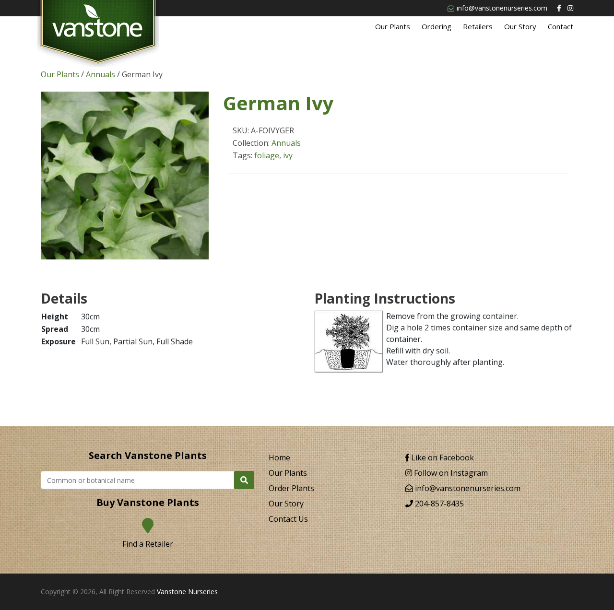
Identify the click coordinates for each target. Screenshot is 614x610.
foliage (266, 155)
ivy (288, 155)
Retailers (478, 26)
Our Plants (392, 26)
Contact (560, 26)
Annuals (100, 74)
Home (279, 457)
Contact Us (288, 519)
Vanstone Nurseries (187, 591)
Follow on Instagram (450, 473)
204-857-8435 (438, 503)
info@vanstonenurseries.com (502, 7)
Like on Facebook (441, 457)
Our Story (520, 26)
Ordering (436, 26)
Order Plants (291, 488)
